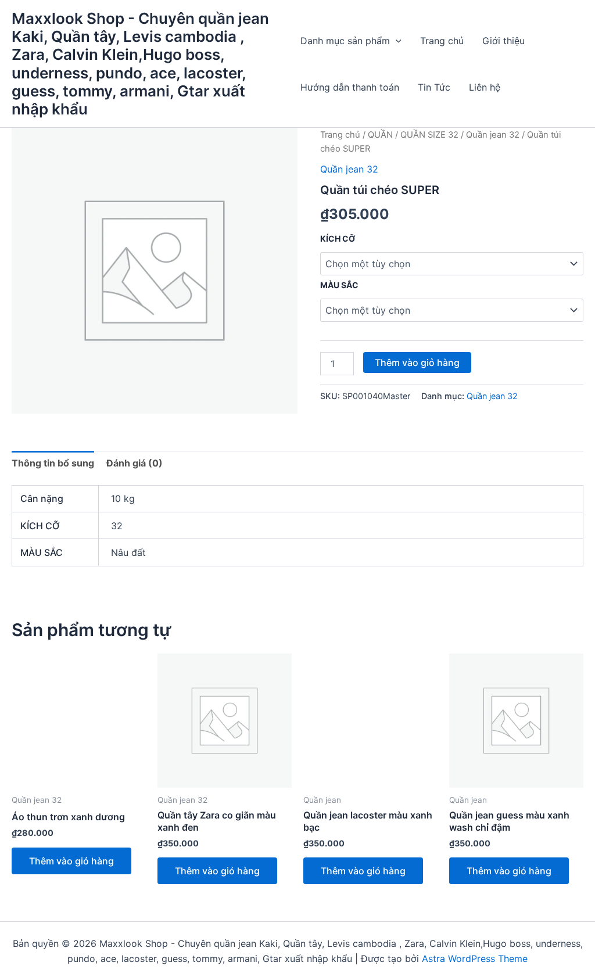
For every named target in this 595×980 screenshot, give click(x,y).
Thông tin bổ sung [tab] (53, 463)
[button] (396, 40)
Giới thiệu (503, 40)
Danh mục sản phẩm (345, 40)
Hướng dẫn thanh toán (349, 87)
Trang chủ (442, 40)
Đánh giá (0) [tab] (134, 463)
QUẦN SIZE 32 (429, 135)
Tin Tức (434, 87)
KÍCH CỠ (337, 238)
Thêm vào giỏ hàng (417, 362)
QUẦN (380, 135)
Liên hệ (484, 87)
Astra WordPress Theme (475, 958)
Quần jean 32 (492, 135)
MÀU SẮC (339, 285)
